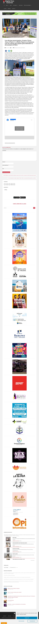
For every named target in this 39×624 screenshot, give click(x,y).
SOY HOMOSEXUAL (11, 600)
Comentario (4, 150)
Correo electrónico (5, 165)
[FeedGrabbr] (19, 560)
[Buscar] (34, 208)
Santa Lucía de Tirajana (21, 47)
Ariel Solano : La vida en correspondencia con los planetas (17, 604)
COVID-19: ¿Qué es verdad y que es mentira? (14, 592)
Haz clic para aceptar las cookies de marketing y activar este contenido (19, 128)
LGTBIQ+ (6, 143)
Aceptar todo (27, 617)
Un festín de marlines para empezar (9, 575)
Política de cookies (23, 614)
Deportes (9, 8)
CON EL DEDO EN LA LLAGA (19, 203)
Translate (17, 567)
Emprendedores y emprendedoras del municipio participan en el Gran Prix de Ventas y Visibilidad (18, 579)
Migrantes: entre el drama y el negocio (14, 588)
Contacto (13, 8)
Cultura (5, 8)
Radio (7, 5)
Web (3, 168)
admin (12, 47)
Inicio (11, 5)
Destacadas (20, 5)
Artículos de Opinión (27, 5)
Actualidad (15, 5)
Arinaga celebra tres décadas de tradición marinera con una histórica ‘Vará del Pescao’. (17, 577)
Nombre (4, 161)
